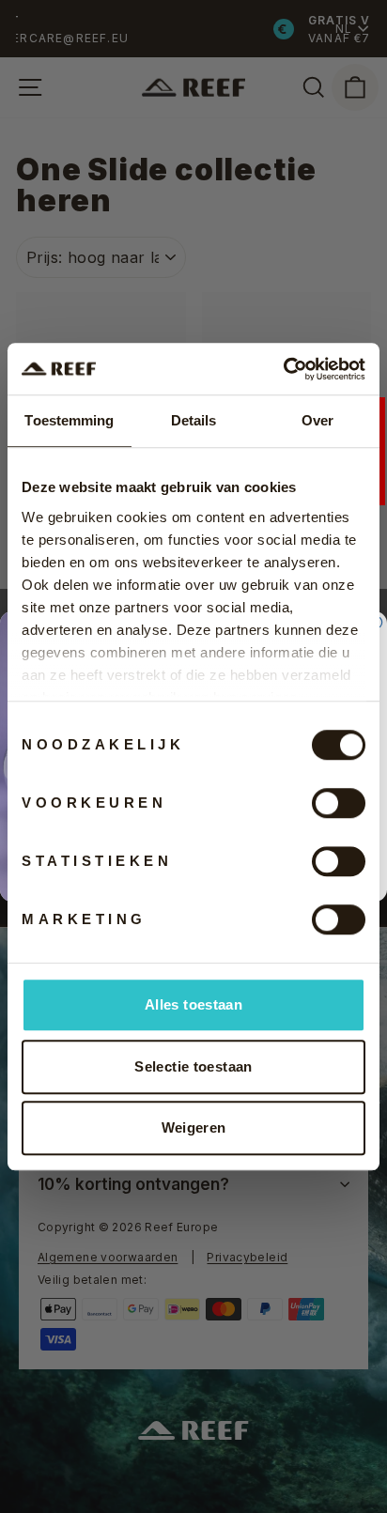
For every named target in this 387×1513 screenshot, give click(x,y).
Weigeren (194, 1127)
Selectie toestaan (193, 1066)
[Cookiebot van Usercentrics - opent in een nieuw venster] (283, 369)
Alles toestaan (193, 1004)
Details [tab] (194, 420)
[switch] (338, 803)
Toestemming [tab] (69, 420)
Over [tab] (317, 420)
